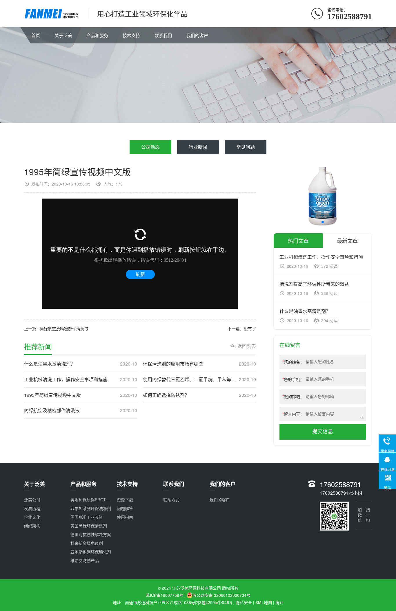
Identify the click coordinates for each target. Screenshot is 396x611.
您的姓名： (293, 362)
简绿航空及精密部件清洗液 (80, 410)
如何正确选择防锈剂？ (199, 395)
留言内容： (293, 414)
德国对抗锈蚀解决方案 (90, 534)
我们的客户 (197, 35)
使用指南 (125, 517)
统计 (279, 602)
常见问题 (245, 147)
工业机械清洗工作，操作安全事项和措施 (80, 379)
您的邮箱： (293, 396)
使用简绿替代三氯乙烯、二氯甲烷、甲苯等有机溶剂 (199, 379)
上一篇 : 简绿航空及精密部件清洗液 (56, 328)
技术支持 (131, 35)
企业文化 (32, 517)
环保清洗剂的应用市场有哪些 (199, 364)
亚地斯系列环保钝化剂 (90, 552)
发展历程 (32, 508)
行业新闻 (198, 147)
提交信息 (322, 431)
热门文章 (298, 240)
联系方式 (171, 499)
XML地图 (263, 602)
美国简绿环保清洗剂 (88, 526)
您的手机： (293, 379)
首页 (35, 35)
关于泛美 (63, 35)
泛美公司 (32, 499)
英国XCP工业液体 (86, 517)
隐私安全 (244, 602)
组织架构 (32, 526)
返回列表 (246, 346)
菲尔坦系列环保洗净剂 (90, 508)
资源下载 (125, 499)
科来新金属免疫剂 (86, 543)
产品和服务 (97, 35)
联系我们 (163, 35)
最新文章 (347, 240)
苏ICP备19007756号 (164, 595)
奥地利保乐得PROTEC (90, 499)
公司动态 (150, 147)
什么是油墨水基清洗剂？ (80, 364)
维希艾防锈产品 (84, 560)
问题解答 (125, 508)
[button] (322, 222)
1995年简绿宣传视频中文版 (80, 395)
